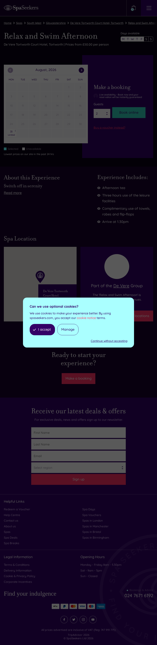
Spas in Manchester (95, 526)
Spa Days (88, 509)
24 (11, 124)
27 (45, 124)
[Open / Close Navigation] (149, 8)
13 (46, 105)
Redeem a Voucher (17, 509)
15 (69, 105)
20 (45, 115)
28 (57, 124)
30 (80, 124)
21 (57, 115)
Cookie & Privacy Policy (19, 576)
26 (34, 124)
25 (22, 124)
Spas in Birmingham (95, 537)
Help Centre (12, 515)
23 (80, 115)
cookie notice (86, 318)
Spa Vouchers (91, 515)
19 (34, 115)
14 (57, 105)
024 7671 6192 (138, 595)
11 (23, 105)
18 (23, 115)
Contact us (11, 520)
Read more (13, 193)
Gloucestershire (56, 23)
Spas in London (92, 520)
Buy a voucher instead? (109, 127)
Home (7, 23)
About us (10, 526)
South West (34, 23)
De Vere (121, 285)
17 (11, 115)
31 (11, 133)
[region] (40, 284)
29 (68, 124)
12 (34, 105)
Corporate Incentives (18, 582)
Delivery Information (18, 570)
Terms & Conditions (16, 565)
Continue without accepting (109, 341)
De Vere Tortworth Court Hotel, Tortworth (96, 23)
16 (80, 105)
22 (68, 115)
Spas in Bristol (91, 532)
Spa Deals (10, 537)
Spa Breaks (11, 543)
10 (11, 105)
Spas (19, 23)
